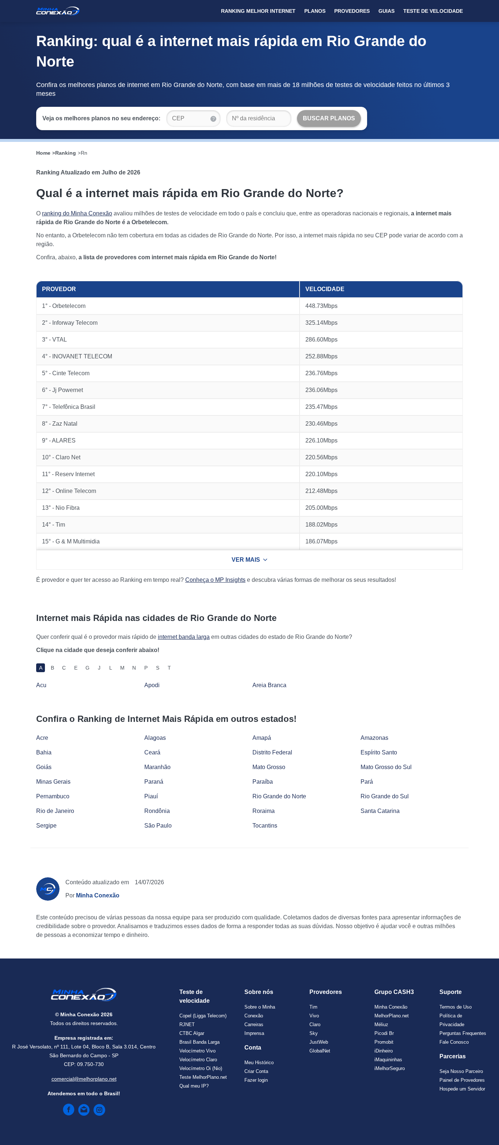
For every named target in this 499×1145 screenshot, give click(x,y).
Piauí (151, 796)
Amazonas (374, 738)
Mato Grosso (268, 767)
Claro (314, 1024)
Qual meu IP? (194, 1086)
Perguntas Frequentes (462, 1033)
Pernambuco (52, 796)
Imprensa (254, 1033)
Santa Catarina (380, 811)
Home (43, 153)
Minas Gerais (53, 782)
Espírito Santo (379, 752)
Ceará (152, 752)
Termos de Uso (455, 1007)
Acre (42, 738)
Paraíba (262, 782)
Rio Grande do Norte (279, 796)
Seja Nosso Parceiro (461, 1071)
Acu (41, 685)
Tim (313, 1007)
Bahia (44, 752)
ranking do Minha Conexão (77, 213)
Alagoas (155, 738)
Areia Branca (269, 685)
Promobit (383, 1042)
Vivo (314, 1015)
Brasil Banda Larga (199, 1042)
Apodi (152, 685)
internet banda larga (184, 637)
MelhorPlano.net (391, 1015)
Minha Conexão (390, 1007)
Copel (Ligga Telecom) (202, 1015)
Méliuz (381, 1024)
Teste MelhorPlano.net (203, 1077)
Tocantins (264, 825)
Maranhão (157, 767)
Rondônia (157, 811)
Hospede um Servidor (462, 1089)
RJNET (187, 1024)
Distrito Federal (272, 752)
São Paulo (158, 825)
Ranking (65, 153)
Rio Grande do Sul (385, 796)
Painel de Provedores (462, 1080)
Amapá (261, 738)
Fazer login (256, 1080)
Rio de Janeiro (55, 811)
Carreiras (253, 1024)
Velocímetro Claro (198, 1059)
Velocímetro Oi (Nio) (200, 1068)
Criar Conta (256, 1071)
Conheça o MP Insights (215, 580)
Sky (313, 1033)
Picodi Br (384, 1033)
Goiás (44, 767)
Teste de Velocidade (433, 11)
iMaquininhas (388, 1059)
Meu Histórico (259, 1062)
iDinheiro (383, 1051)
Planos (314, 11)
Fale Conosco (454, 1042)
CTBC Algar (191, 1033)
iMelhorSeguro (389, 1068)
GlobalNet (319, 1051)
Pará (367, 782)
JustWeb (318, 1042)
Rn (84, 153)
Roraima (263, 811)
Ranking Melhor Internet (258, 11)
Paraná (153, 782)
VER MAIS (246, 560)
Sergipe (46, 825)
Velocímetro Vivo (197, 1051)
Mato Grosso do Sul (386, 767)
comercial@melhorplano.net (84, 1079)
